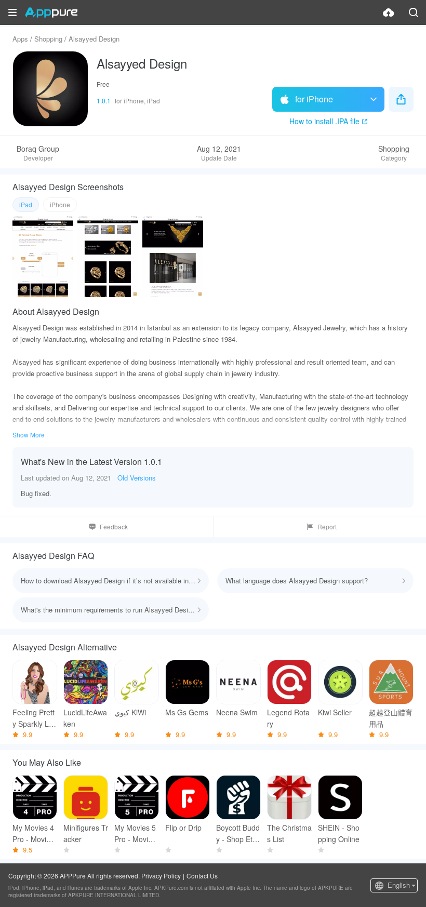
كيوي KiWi (130, 712)
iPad (25, 204)
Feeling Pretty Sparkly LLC (33, 718)
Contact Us (202, 875)
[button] (12, 12)
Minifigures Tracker (85, 833)
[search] (413, 12)
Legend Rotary (288, 718)
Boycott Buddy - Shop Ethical (238, 833)
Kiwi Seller (335, 712)
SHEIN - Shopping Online (339, 833)
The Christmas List (289, 833)
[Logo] (51, 12)
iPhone (60, 204)
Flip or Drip (183, 827)
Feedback (114, 526)
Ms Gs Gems (186, 712)
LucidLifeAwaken (85, 718)
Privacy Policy (161, 875)
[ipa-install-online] (388, 12)
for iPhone (314, 99)
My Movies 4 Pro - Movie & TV (34, 833)
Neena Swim (237, 712)
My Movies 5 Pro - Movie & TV (136, 833)
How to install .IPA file (324, 121)
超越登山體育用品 (390, 718)
